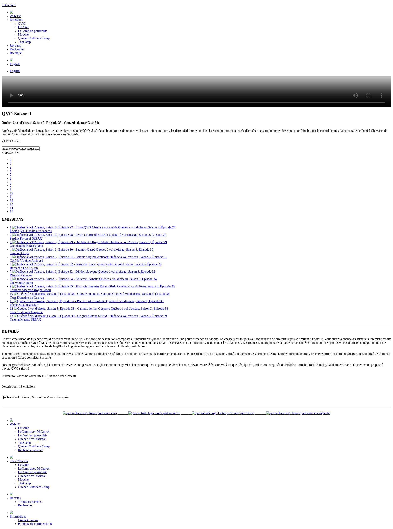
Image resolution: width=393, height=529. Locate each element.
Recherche (17, 49)
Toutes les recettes (29, 501)
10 (11, 193)
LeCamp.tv (9, 5)
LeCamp (23, 27)
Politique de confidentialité (35, 524)
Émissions (16, 20)
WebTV (15, 424)
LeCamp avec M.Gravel (33, 431)
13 (11, 204)
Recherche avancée (30, 450)
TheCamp (24, 42)
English (15, 64)
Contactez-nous (28, 520)
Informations (18, 516)
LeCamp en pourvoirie (32, 31)
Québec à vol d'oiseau (32, 439)
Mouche (23, 34)
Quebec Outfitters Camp (34, 38)
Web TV (15, 16)
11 (11, 196)
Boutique (16, 53)
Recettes (15, 45)
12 (11, 200)
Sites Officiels (19, 461)
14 (11, 207)
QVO (21, 23)
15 (11, 211)
